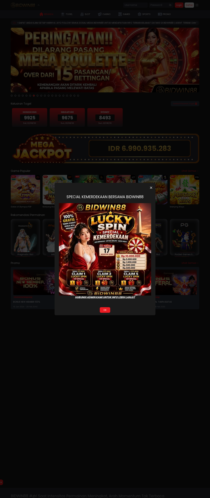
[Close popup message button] (151, 188)
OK (105, 310)
